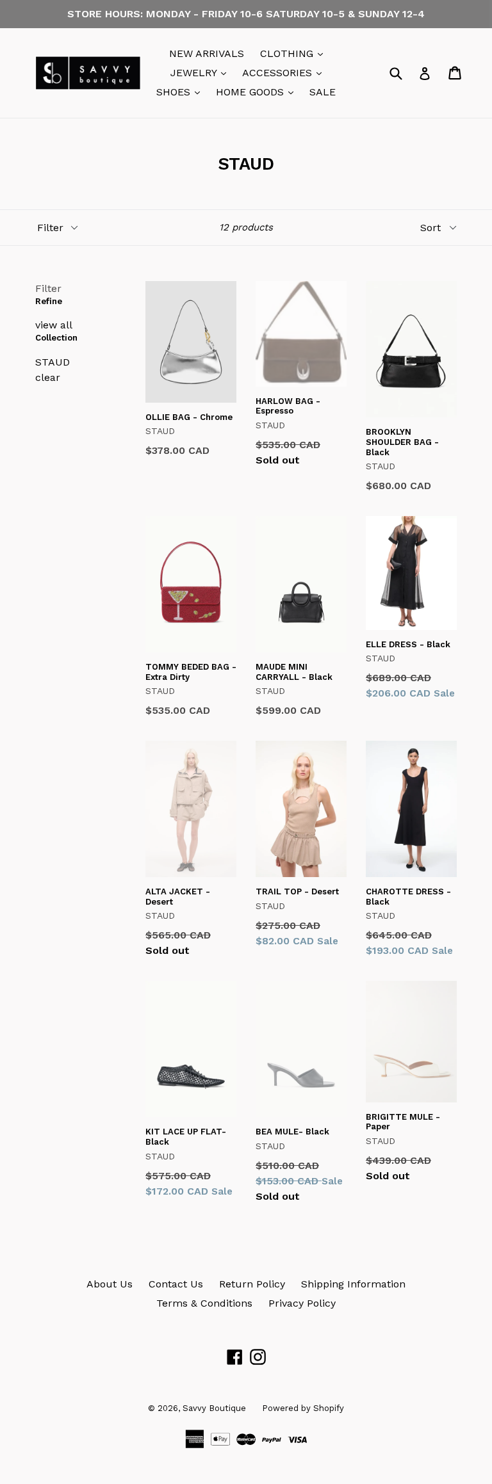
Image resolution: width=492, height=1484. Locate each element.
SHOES (181, 91)
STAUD (52, 362)
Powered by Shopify (303, 1408)
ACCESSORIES (285, 72)
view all (53, 325)
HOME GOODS (258, 91)
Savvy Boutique (214, 1408)
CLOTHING (294, 53)
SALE (322, 92)
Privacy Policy (302, 1303)
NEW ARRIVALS (206, 53)
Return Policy (252, 1284)
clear (47, 377)
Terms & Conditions (204, 1303)
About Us (109, 1284)
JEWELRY (201, 72)
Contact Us (176, 1284)
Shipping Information (353, 1284)
